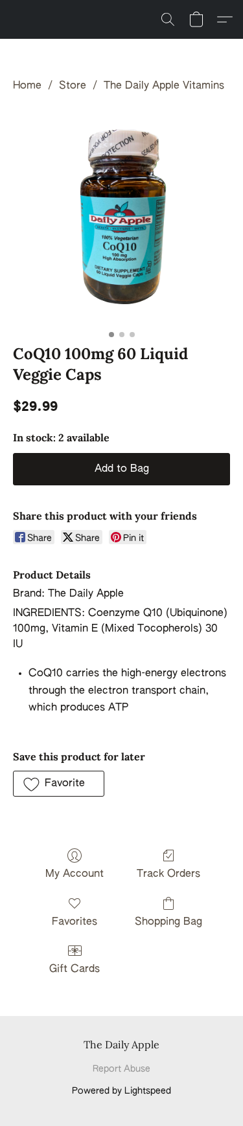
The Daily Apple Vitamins (164, 86)
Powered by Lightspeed (121, 1091)
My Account (74, 874)
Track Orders (168, 874)
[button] (168, 19)
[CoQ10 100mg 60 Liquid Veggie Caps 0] (121, 215)
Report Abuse (121, 1069)
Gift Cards (74, 969)
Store (72, 86)
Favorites (74, 922)
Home (27, 86)
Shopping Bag (168, 922)
